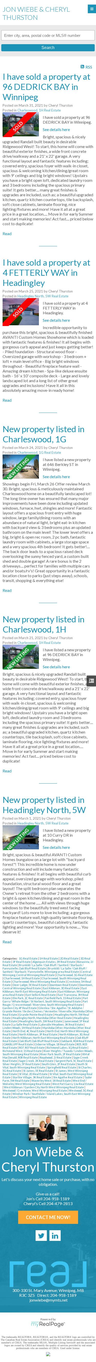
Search (48, 47)
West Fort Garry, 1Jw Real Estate (72, 1083)
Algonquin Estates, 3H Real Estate (54, 961)
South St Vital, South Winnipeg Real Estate (45, 1065)
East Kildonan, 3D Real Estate (61, 988)
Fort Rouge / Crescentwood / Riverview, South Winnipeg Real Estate (45, 1003)
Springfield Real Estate (62, 1067)
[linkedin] (55, 1235)
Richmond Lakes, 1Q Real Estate (67, 1047)
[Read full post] (21, 124)
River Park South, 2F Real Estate (60, 1054)
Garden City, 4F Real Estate (20, 1008)
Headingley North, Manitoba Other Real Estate (42, 1017)
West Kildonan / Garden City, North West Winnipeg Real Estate (44, 1087)
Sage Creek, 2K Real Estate (36, 1060)
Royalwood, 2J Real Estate (56, 1057)
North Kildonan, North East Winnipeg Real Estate (44, 1037)
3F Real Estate (22, 961)
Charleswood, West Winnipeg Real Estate (39, 981)
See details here (56, 129)
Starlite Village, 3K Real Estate (32, 1077)
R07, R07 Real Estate (32, 1047)
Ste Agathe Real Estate (68, 1077)
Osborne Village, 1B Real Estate (55, 1044)
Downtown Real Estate (63, 984)
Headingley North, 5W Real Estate (42, 296)
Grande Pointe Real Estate (36, 1014)
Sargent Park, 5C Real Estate (73, 1060)
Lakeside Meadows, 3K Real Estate (61, 1024)
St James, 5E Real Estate (38, 1070)
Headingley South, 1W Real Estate (41, 1021)
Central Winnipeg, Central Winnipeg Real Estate (47, 973)
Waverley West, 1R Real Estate (51, 1080)
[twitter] (41, 1235)
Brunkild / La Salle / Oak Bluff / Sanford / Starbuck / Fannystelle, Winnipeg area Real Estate (45, 970)
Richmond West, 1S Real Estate (22, 1050)
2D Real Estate (69, 958)
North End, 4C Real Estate (29, 1031)
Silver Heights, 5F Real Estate (21, 1064)
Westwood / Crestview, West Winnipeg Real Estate (35, 1090)
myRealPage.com (48, 1324)
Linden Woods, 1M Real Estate (22, 1027)
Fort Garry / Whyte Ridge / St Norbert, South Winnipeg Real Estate (45, 999)
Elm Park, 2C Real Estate (28, 998)
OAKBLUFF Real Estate (19, 1044)
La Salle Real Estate (25, 1024)
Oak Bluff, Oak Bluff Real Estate (39, 1041)
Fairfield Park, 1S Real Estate (63, 998)
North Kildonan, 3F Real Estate (38, 1034)
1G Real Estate (28, 958)
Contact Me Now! (48, 1217)
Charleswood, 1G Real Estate (39, 452)
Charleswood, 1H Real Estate (39, 110)
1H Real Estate (49, 958)
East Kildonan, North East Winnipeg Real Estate (45, 989)
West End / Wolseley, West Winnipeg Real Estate (45, 1082)
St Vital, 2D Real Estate (33, 1074)
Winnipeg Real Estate (33, 1097)
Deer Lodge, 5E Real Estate (30, 984)
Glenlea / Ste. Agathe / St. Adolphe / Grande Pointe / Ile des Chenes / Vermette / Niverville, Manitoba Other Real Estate (48, 1011)
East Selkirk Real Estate (41, 994)
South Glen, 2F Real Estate (59, 1064)
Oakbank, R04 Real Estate (77, 1041)
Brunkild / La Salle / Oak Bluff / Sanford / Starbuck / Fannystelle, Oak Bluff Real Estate (43, 966)
